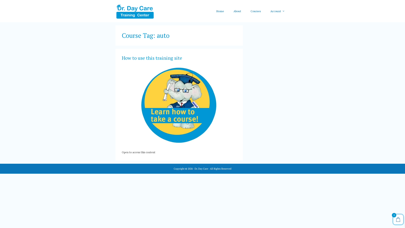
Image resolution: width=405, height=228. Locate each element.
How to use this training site (152, 58)
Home (220, 11)
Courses (256, 11)
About (237, 11)
